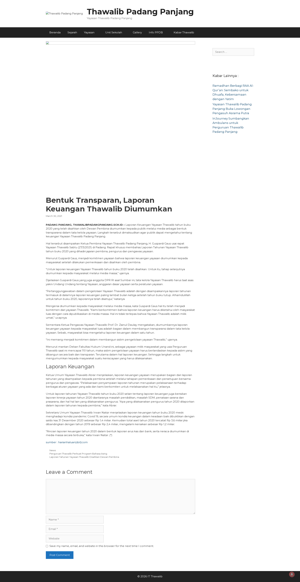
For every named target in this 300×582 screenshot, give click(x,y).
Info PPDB (156, 32)
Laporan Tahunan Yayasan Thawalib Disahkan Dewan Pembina (84, 457)
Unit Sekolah (113, 32)
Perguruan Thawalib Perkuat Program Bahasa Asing (78, 453)
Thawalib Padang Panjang (140, 11)
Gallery (137, 32)
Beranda (55, 32)
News (52, 450)
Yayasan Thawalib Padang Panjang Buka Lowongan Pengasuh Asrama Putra (232, 109)
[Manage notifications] (292, 574)
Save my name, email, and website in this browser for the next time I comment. (101, 546)
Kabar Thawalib (184, 32)
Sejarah (72, 32)
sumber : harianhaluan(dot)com (67, 442)
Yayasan (89, 32)
